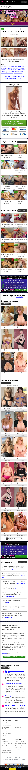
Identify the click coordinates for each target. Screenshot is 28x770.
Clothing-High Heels (13, 68)
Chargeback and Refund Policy (6, 753)
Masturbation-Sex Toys (7, 73)
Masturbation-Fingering (17, 71)
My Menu (14, 24)
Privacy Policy (19, 767)
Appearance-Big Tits (12, 66)
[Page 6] (18, 539)
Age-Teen (3, 66)
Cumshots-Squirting (12, 69)
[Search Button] (22, 2)
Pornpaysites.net (10, 596)
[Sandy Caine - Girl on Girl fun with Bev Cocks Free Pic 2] (20, 41)
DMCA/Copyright (6, 748)
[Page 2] (16, 539)
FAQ (16, 725)
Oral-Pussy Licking (18, 73)
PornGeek (10, 570)
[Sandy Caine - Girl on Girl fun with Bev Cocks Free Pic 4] (20, 52)
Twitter (4, 735)
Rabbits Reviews (12, 609)
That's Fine (12, 769)
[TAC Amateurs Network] (7, 2)
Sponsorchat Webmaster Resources (18, 747)
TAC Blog (4, 731)
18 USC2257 (5, 741)
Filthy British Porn (21, 583)
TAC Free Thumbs (6, 733)
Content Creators (19, 741)
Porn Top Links (8, 617)
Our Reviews (5, 723)
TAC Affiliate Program (20, 743)
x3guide (7, 602)
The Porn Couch (18, 589)
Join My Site (20, 297)
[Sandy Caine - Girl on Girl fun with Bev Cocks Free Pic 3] (7, 52)
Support (17, 723)
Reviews (4, 653)
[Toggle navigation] (25, 2)
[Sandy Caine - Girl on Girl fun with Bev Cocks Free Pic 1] (7, 41)
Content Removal (6, 750)
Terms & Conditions (7, 743)
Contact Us (18, 727)
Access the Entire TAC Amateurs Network (14, 123)
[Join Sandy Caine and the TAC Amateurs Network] (5, 129)
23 (21, 539)
